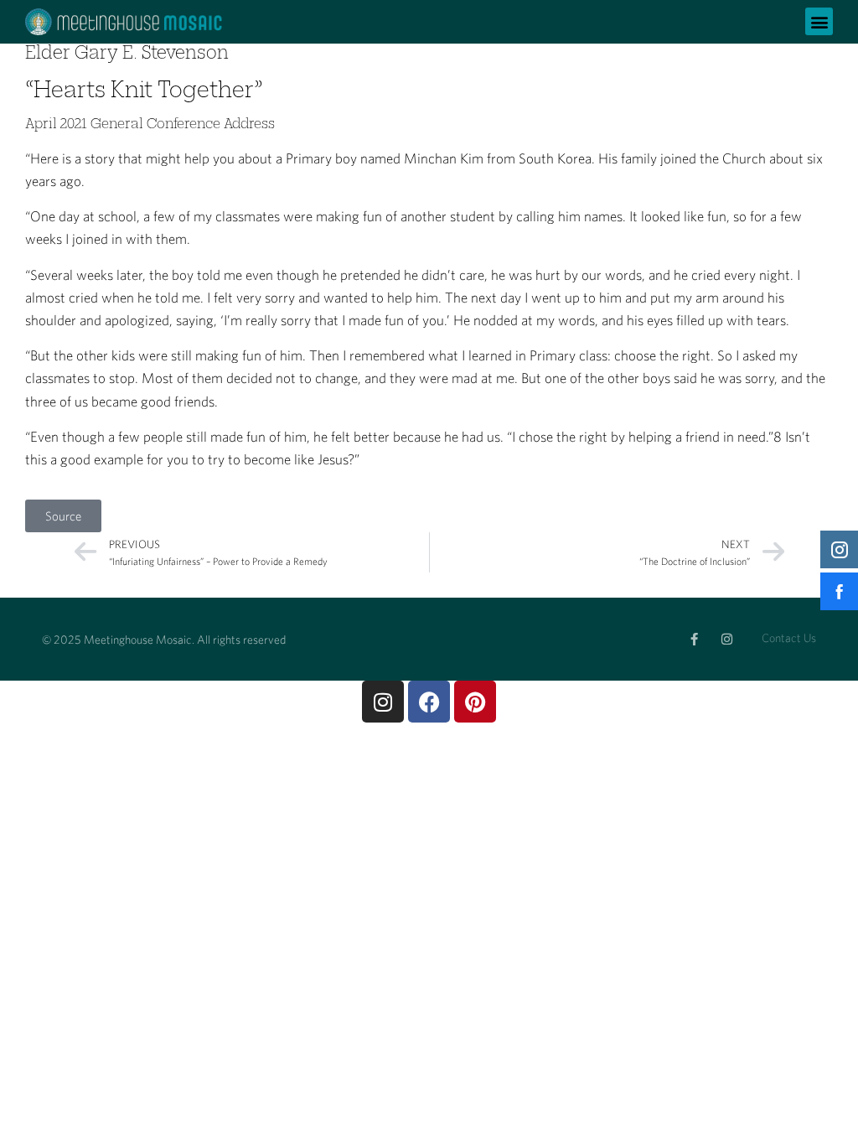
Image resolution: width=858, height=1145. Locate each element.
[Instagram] (727, 639)
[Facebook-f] (694, 639)
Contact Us (789, 638)
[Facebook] (429, 702)
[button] (819, 21)
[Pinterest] (475, 702)
